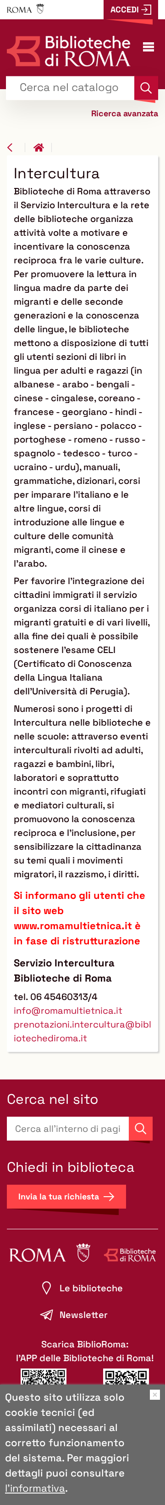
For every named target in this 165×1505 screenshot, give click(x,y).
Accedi (124, 9)
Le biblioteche (91, 1288)
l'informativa (35, 1488)
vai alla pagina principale (42, 147)
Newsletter (84, 1315)
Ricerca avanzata (124, 113)
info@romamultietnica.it (68, 1011)
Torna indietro (16, 147)
